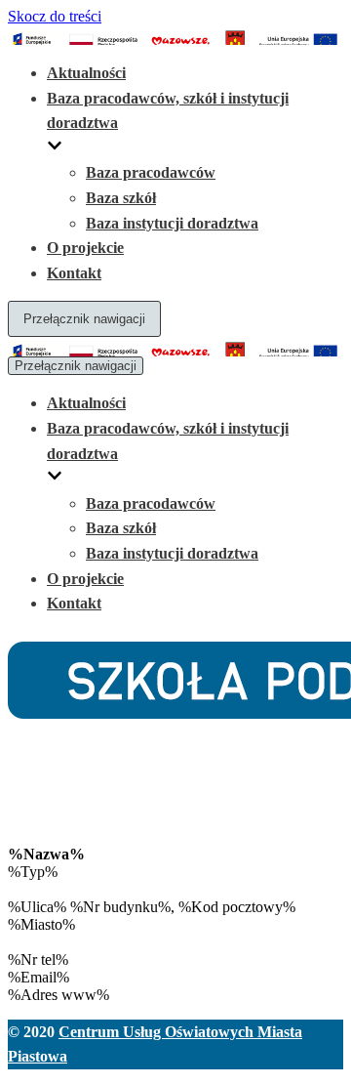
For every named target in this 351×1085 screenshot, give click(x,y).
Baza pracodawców (150, 172)
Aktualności (86, 72)
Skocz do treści (54, 16)
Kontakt (74, 273)
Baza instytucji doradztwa (172, 223)
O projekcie (85, 247)
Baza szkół (121, 197)
